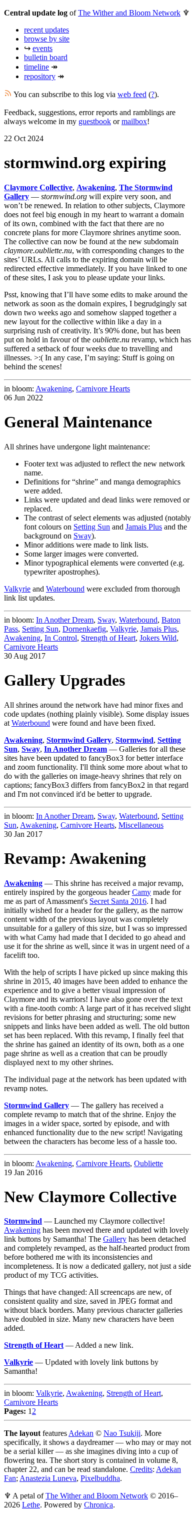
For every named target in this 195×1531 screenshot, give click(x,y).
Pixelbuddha (100, 1478)
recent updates (46, 30)
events (42, 48)
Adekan (81, 1433)
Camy (141, 892)
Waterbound (65, 589)
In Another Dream (65, 620)
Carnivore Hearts (103, 388)
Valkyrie (17, 589)
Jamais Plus (144, 527)
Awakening (54, 388)
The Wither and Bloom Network (129, 13)
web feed (132, 94)
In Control (60, 638)
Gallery (114, 1239)
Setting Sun (92, 527)
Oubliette (148, 1163)
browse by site (47, 39)
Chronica (98, 1504)
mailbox (134, 121)
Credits (141, 1469)
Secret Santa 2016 (118, 901)
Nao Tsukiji (122, 1433)
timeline (36, 67)
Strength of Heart (108, 638)
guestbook (94, 121)
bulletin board (46, 57)
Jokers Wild (158, 638)
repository (40, 76)
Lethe (31, 1504)
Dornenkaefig (84, 629)
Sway (83, 536)
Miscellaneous (141, 825)
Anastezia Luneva (48, 1478)
